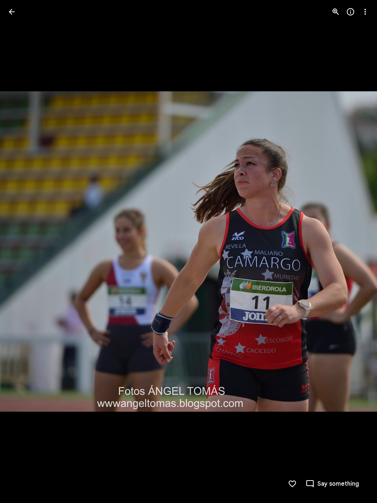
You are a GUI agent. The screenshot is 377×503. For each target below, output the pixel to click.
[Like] (292, 483)
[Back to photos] (12, 12)
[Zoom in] (335, 11)
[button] (20, 251)
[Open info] (350, 11)
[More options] (365, 11)
